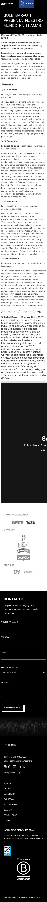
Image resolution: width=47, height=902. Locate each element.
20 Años (8, 810)
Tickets (8, 789)
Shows (7, 783)
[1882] (23, 540)
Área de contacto (9, 668)
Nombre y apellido (9, 622)
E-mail (4, 652)
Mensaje (5, 683)
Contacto (9, 820)
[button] (43, 4)
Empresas (9, 799)
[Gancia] (23, 560)
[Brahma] (23, 547)
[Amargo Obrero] (23, 553)
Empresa (5, 637)
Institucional (10, 805)
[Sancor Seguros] (28, 573)
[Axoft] (17, 573)
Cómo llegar (10, 815)
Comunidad (9, 794)
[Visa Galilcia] (23, 525)
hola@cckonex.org (12, 773)
